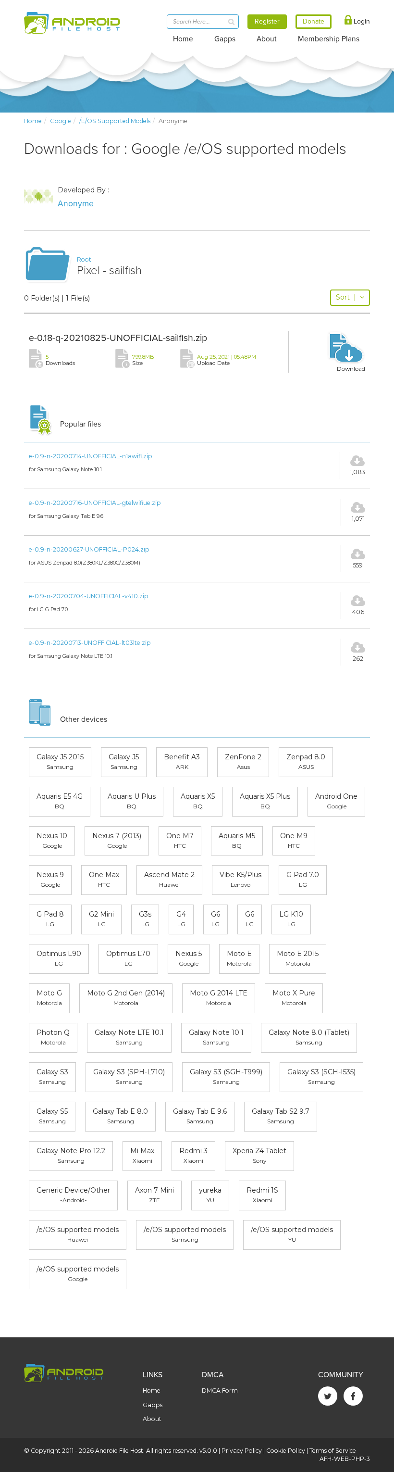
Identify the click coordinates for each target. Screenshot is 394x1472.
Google (60, 121)
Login (361, 21)
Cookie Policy (285, 1450)
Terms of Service (332, 1450)
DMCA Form (220, 1390)
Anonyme (76, 204)
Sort (346, 297)
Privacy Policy (242, 1450)
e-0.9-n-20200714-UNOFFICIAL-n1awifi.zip (90, 456)
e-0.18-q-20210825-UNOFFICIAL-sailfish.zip (118, 338)
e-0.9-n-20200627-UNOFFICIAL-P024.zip (89, 549)
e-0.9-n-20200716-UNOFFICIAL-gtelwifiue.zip (95, 502)
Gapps (224, 39)
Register (267, 21)
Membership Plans (328, 39)
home (33, 121)
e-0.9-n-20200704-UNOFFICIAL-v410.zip (88, 596)
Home (183, 39)
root (84, 259)
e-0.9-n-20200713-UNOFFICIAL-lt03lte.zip (90, 642)
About (267, 39)
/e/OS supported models (114, 121)
